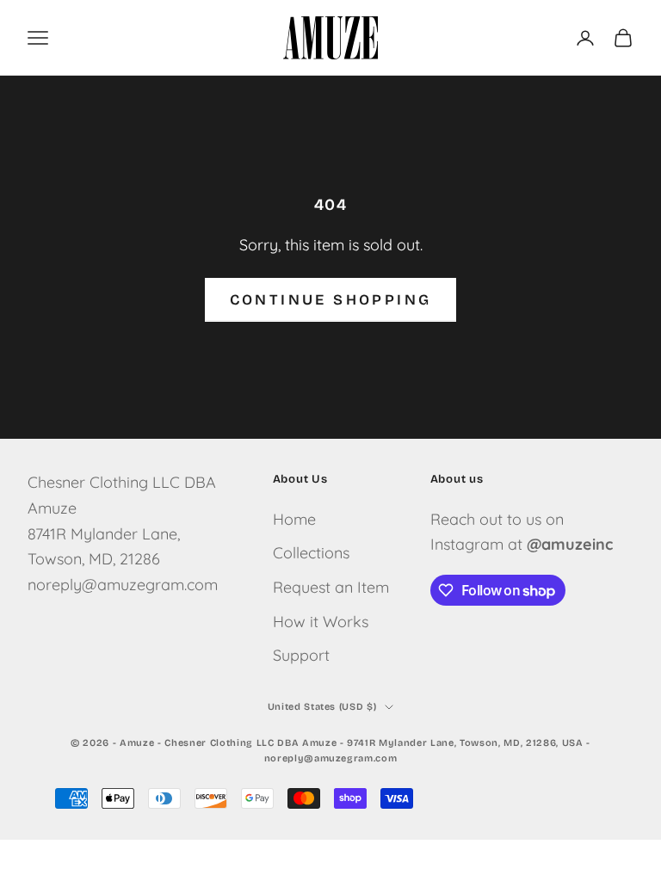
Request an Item (331, 587)
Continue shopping (331, 300)
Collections (311, 553)
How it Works (320, 621)
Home (294, 519)
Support (301, 655)
